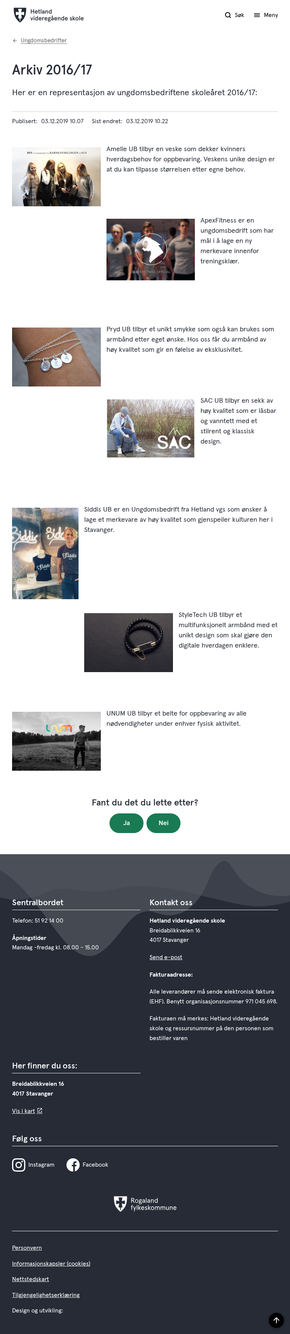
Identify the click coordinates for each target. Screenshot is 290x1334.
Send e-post (166, 957)
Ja (126, 823)
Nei (164, 823)
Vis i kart (23, 1111)
